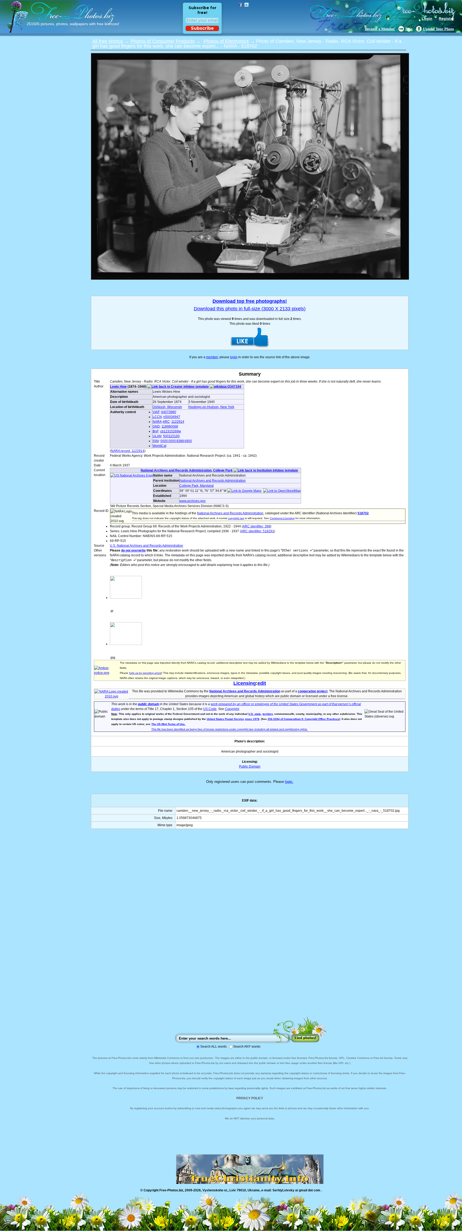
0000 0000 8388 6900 (176, 441)
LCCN (157, 417)
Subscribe (202, 28)
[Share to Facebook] (240, 5)
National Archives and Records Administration (176, 470)
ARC (166, 422)
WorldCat (159, 446)
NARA (157, 422)
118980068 (169, 426)
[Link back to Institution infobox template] (265, 470)
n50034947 (171, 417)
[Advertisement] (250, 927)
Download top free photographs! (250, 301)
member (212, 357)
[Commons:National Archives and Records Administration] (111, 696)
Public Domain (249, 766)
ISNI (156, 441)
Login (427, 18)
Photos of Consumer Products (162, 41)
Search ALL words (213, 1046)
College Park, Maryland (196, 486)
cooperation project (313, 691)
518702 (363, 513)
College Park (223, 470)
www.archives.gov (192, 501)
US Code (210, 709)
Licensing (244, 683)
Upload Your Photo (438, 29)
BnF (156, 431)
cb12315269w (170, 431)
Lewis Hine (118, 386)
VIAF (156, 412)
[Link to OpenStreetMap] (282, 491)
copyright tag (236, 518)
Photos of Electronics (226, 41)
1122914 (177, 422)
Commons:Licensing (282, 518)
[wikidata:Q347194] (225, 386)
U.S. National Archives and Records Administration (146, 545)
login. (289, 782)
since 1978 (252, 719)
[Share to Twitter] (246, 5)
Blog (409, 29)
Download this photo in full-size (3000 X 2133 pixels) (250, 308)
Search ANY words (246, 1046)
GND (156, 426)
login (233, 357)
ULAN (157, 436)
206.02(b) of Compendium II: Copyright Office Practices (303, 719)
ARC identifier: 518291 (257, 531)
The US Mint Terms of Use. (168, 724)
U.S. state (254, 713)
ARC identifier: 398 (256, 526)
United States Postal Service (225, 719)
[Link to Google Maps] (244, 491)
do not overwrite (133, 550)
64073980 (168, 412)
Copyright (232, 709)
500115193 (171, 436)
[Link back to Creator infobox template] (178, 386)
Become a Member (380, 29)
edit (261, 683)
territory (268, 713)
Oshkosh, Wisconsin (167, 407)
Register (446, 18)
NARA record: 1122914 (127, 451)
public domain (148, 704)
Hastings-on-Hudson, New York (211, 407)
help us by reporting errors (145, 672)
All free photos (107, 41)
